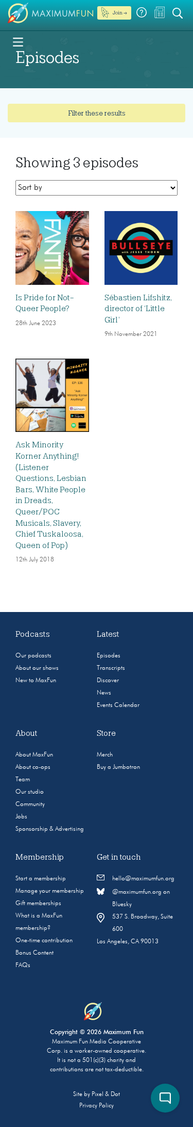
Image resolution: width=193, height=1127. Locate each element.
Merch (105, 755)
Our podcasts (33, 656)
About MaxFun (34, 755)
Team (22, 780)
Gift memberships (38, 903)
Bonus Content (34, 953)
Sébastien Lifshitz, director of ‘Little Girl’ (138, 309)
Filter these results (97, 113)
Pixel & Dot (106, 1094)
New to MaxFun (35, 681)
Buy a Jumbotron (118, 767)
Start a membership (40, 879)
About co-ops (32, 767)
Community (30, 804)
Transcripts (111, 668)
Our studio (29, 792)
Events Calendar (118, 705)
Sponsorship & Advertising (49, 829)
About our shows (37, 668)
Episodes (108, 656)
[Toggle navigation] (18, 41)
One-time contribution (44, 941)
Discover (108, 681)
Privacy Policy (96, 1106)
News (104, 693)
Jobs (21, 817)
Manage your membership (49, 891)
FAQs (22, 965)
